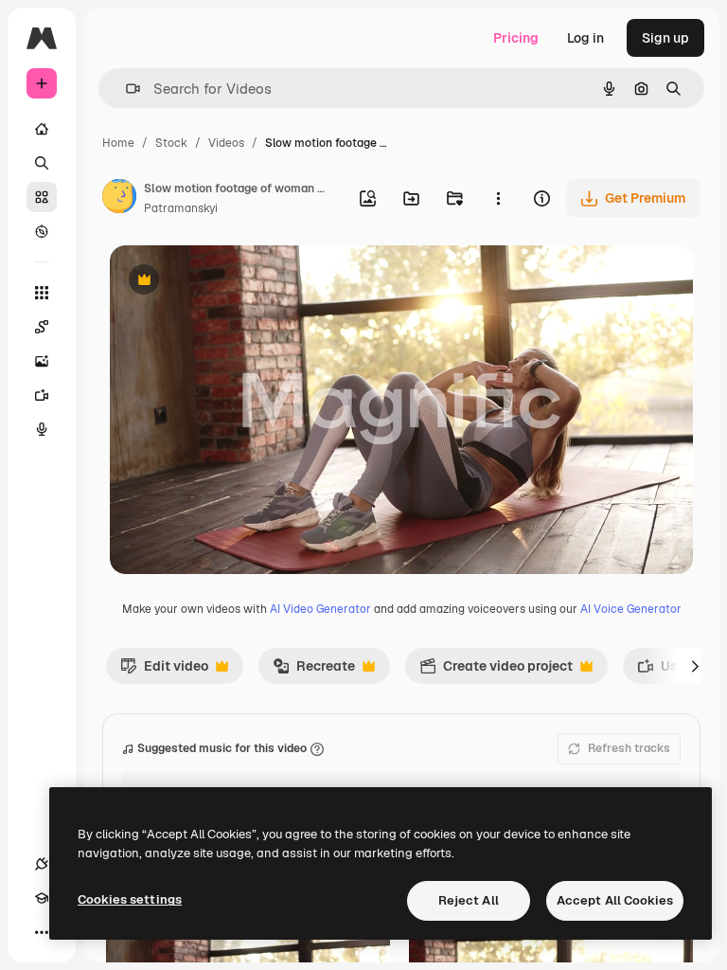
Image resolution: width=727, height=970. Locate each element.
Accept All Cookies (615, 900)
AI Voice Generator (631, 609)
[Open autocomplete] (125, 88)
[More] (42, 932)
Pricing (516, 37)
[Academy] (42, 898)
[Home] (42, 129)
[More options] (498, 198)
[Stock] (42, 197)
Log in (585, 37)
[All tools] (42, 293)
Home (118, 143)
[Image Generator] (42, 361)
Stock (171, 143)
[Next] (695, 666)
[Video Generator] (42, 395)
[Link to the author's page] (119, 199)
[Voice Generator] (42, 429)
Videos (226, 143)
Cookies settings (130, 899)
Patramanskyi (181, 208)
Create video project (496, 670)
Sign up (665, 37)
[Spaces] (42, 327)
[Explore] (42, 231)
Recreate (314, 670)
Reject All (468, 900)
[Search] (42, 163)
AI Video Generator (320, 609)
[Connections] (42, 864)
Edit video (164, 670)
